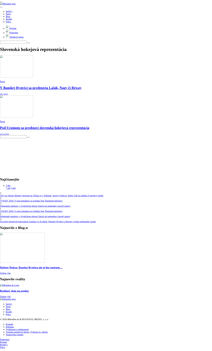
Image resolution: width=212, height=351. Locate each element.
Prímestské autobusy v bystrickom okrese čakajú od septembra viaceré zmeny (35, 206)
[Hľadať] (1, 7)
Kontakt (9, 324)
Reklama (10, 327)
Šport (8, 14)
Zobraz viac (5, 273)
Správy (9, 11)
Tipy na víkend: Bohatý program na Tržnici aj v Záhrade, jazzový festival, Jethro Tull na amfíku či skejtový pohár (51, 195)
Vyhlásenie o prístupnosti (17, 329)
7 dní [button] (8, 188)
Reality (9, 19)
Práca (8, 21)
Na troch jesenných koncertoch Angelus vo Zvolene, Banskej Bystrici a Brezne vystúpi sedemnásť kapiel (48, 221)
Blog (8, 16)
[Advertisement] (21, 156)
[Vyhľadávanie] (28, 42)
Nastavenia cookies (14, 334)
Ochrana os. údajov (39, 332)
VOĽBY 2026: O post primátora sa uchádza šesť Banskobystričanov (31, 201)
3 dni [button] (8, 185)
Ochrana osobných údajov (18, 332)
